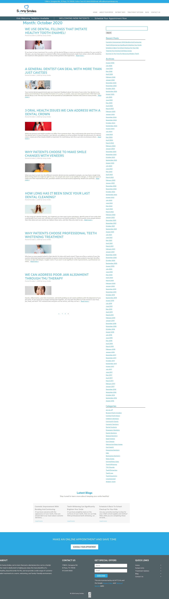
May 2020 (109, 275)
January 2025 (110, 114)
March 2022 (110, 212)
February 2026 (110, 77)
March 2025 (110, 109)
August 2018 (110, 332)
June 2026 (109, 68)
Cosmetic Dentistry (112, 424)
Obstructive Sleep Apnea (114, 444)
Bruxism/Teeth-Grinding (114, 413)
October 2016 (110, 395)
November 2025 (111, 86)
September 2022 (111, 194)
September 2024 (111, 126)
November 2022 (111, 189)
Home (95, 12)
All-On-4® (109, 410)
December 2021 (111, 220)
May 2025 (109, 103)
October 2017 (110, 361)
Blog (147, 12)
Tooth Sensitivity (111, 476)
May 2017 (109, 375)
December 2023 (111, 151)
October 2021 (110, 226)
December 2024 (111, 117)
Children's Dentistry (112, 419)
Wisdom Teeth (110, 482)
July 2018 (109, 335)
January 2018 (110, 352)
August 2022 (110, 197)
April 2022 (109, 209)
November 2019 (111, 292)
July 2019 (109, 303)
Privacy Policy (108, 583)
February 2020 (110, 283)
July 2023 (109, 166)
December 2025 (111, 83)
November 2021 (111, 223)
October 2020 (110, 260)
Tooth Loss (109, 473)
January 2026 (110, 80)
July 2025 (109, 97)
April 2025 (109, 106)
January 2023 (110, 183)
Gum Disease (110, 441)
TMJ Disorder (110, 467)
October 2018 (110, 329)
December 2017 (111, 355)
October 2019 (110, 295)
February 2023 (110, 180)
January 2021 (110, 252)
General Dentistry (112, 436)
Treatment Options (135, 12)
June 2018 (109, 338)
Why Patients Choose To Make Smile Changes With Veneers (55, 153)
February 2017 (110, 384)
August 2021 (110, 232)
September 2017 (111, 363)
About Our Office (106, 12)
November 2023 (111, 154)
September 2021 (111, 229)
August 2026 (110, 63)
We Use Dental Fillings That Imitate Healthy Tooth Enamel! (56, 31)
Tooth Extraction (111, 470)
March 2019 (109, 315)
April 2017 (109, 378)
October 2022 (110, 192)
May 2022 (109, 206)
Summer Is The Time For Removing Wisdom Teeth (122, 54)
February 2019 (110, 318)
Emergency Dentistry (113, 430)
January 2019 (110, 321)
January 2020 (110, 286)
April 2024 (109, 140)
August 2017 (110, 366)
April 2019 (109, 312)
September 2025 (111, 91)
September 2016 (111, 398)
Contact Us (155, 12)
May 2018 (109, 341)
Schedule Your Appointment (84, 546)
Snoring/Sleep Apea (112, 462)
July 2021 (109, 235)
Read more (39, 521)
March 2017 (109, 381)
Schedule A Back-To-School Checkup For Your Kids (122, 48)
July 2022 (109, 200)
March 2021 (109, 246)
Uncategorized (110, 479)
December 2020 (111, 255)
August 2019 (110, 301)
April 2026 (109, 74)
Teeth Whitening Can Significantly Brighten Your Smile (123, 45)
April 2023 (109, 174)
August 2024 (110, 129)
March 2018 (110, 346)
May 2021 (109, 240)
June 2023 (109, 169)
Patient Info (120, 12)
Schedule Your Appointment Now (111, 18)
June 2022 (109, 203)
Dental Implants (111, 427)
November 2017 (111, 358)
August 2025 (110, 94)
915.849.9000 (89, 1)
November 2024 (111, 120)
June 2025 (109, 100)
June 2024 (109, 134)
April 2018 (109, 343)
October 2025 (110, 89)
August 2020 (110, 266)
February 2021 (110, 249)
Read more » (80, 55)
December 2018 (111, 323)
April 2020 (109, 278)
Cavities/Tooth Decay (113, 416)
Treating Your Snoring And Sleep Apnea (119, 51)
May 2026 (109, 71)
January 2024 (110, 149)
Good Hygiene (110, 439)
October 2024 (110, 123)
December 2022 (111, 186)
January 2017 (110, 386)
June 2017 (109, 372)
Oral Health (110, 447)
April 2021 (109, 243)
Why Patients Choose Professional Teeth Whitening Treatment (61, 235)
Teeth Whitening (111, 464)
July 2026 (109, 66)
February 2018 (110, 349)
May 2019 (109, 309)
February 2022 (110, 215)
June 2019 (109, 306)
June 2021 (109, 237)
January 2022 (110, 217)
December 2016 (111, 389)
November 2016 (111, 392)
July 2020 (109, 269)
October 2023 (110, 157)
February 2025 (110, 111)
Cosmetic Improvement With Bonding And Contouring (123, 42)
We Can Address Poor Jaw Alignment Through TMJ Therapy (57, 276)
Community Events (112, 421)
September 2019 (111, 298)
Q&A (107, 453)
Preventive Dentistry (112, 450)
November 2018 (111, 326)
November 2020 (111, 258)
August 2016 (110, 401)
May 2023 (109, 172)
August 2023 (110, 163)
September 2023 (111, 160)
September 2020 (111, 263)
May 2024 (109, 137)
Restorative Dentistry (113, 456)
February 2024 (110, 146)
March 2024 (110, 143)
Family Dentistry (111, 433)
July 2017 (109, 369)
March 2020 (110, 280)
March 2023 (110, 177)
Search (109, 33)
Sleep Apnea (110, 459)
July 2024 (109, 131)
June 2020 (109, 272)
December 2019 (111, 289)
